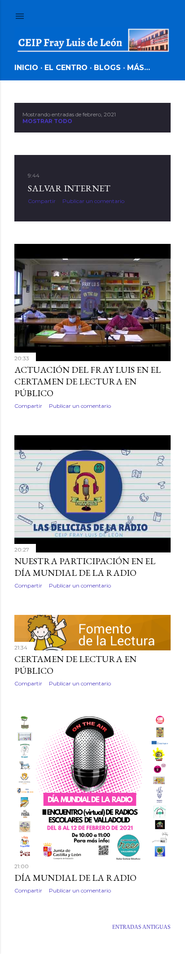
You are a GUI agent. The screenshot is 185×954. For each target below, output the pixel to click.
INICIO (26, 67)
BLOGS (107, 67)
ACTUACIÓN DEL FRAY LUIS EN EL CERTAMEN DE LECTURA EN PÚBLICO (87, 381)
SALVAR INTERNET (69, 188)
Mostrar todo (47, 121)
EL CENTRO (66, 67)
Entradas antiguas (141, 927)
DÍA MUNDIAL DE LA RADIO (75, 877)
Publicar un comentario (93, 201)
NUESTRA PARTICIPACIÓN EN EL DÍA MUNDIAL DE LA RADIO (84, 567)
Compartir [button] (42, 201)
